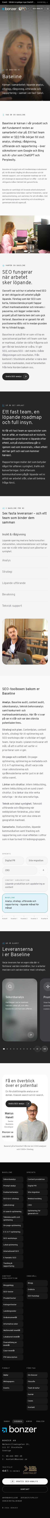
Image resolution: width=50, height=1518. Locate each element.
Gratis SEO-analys (14, 376)
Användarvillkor (10, 1498)
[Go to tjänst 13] (44, 1049)
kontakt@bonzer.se (16, 1459)
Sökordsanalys (15, 997)
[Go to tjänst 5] (17, 1049)
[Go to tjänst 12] (40, 1049)
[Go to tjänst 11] (37, 1049)
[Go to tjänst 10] (34, 1049)
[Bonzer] (9, 8)
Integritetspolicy (29, 1498)
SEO (16, 137)
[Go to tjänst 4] (14, 1049)
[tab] (25, 534)
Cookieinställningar (12, 1501)
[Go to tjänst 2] (7, 1049)
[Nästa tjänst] (45, 1049)
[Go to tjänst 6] (20, 1049)
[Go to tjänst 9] (30, 1049)
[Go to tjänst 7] (24, 1049)
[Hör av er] (24, 8)
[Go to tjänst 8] (27, 1049)
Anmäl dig (41, 2)
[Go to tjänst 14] (47, 1049)
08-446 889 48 (14, 1456)
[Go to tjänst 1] (4, 1049)
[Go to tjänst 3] (10, 1049)
